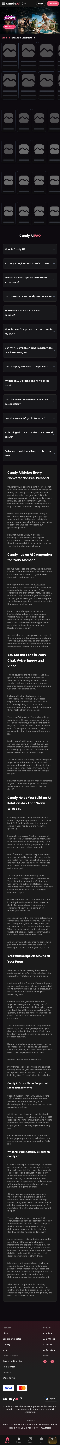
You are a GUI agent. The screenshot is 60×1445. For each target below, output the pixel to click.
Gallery (6, 1344)
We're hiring (9, 1378)
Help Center (9, 1366)
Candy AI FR (46, 1117)
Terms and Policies (12, 1361)
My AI (5, 1350)
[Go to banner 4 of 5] (33, 30)
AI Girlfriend (39, 584)
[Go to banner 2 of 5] (26, 30)
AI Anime (47, 1344)
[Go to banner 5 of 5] (37, 30)
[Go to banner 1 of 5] (23, 30)
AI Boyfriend (49, 1350)
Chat (5, 1333)
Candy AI (47, 1333)
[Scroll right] (37, 37)
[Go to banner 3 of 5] (30, 30)
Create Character (12, 1339)
